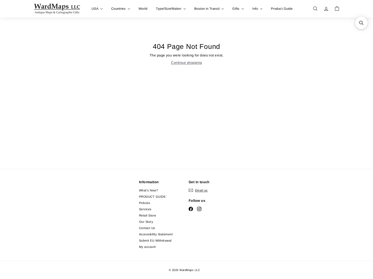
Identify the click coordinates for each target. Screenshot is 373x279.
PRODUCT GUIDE (152, 196)
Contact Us (147, 228)
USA (95, 8)
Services (145, 209)
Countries (119, 8)
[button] (361, 23)
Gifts (236, 8)
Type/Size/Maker (169, 8)
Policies (144, 203)
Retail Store (147, 215)
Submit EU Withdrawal (155, 240)
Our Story (146, 221)
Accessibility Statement (156, 234)
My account (147, 247)
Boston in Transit (207, 8)
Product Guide (281, 8)
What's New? (148, 190)
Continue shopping (186, 62)
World (143, 8)
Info (255, 8)
